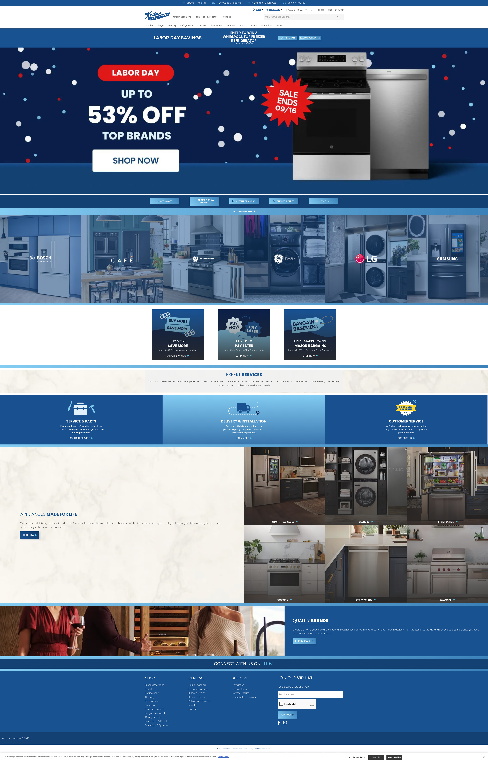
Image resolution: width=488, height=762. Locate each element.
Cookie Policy (223, 757)
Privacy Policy (237, 749)
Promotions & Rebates (228, 2)
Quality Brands (153, 717)
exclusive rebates (310, 37)
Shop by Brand (302, 641)
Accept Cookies (394, 757)
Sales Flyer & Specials (156, 725)
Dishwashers (216, 25)
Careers (192, 709)
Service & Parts (196, 697)
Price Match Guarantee (263, 2)
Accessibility (248, 749)
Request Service (240, 689)
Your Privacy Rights (357, 757)
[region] (244, 757)
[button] (286, 10)
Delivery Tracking (296, 2)
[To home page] (157, 14)
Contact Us (238, 685)
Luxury (253, 25)
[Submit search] (338, 17)
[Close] (484, 757)
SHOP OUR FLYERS (332, 38)
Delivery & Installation (199, 701)
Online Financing (197, 685)
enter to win (288, 37)
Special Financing (196, 2)
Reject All (376, 757)
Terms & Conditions (224, 749)
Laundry (172, 25)
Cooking (201, 25)
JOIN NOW (285, 714)
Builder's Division (196, 693)
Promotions (266, 25)
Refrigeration (186, 25)
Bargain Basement (181, 16)
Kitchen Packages (155, 25)
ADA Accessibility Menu (263, 749)
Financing (226, 16)
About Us (193, 705)
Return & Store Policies (244, 697)
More (279, 25)
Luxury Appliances (154, 709)
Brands (242, 25)
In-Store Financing (198, 689)
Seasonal (230, 25)
